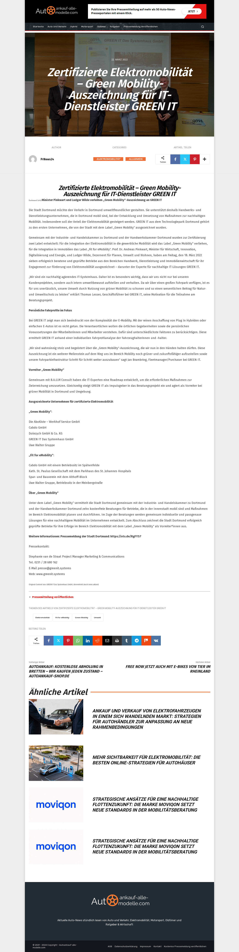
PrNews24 (47, 159)
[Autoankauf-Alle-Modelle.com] (119, 902)
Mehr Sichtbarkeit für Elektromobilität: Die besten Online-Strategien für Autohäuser (146, 760)
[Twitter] (185, 159)
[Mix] (146, 640)
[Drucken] (117, 640)
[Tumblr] (127, 640)
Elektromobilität (108, 159)
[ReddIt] (97, 640)
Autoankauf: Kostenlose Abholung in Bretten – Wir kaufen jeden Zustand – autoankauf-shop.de (66, 671)
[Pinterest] (195, 159)
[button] (202, 27)
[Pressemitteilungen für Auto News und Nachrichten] (56, 11)
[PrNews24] (34, 159)
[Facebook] (175, 159)
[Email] (107, 640)
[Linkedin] (88, 640)
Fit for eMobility (62, 617)
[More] (205, 159)
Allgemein (135, 159)
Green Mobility (81, 617)
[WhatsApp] (78, 640)
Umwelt (97, 617)
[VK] (156, 640)
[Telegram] (136, 640)
